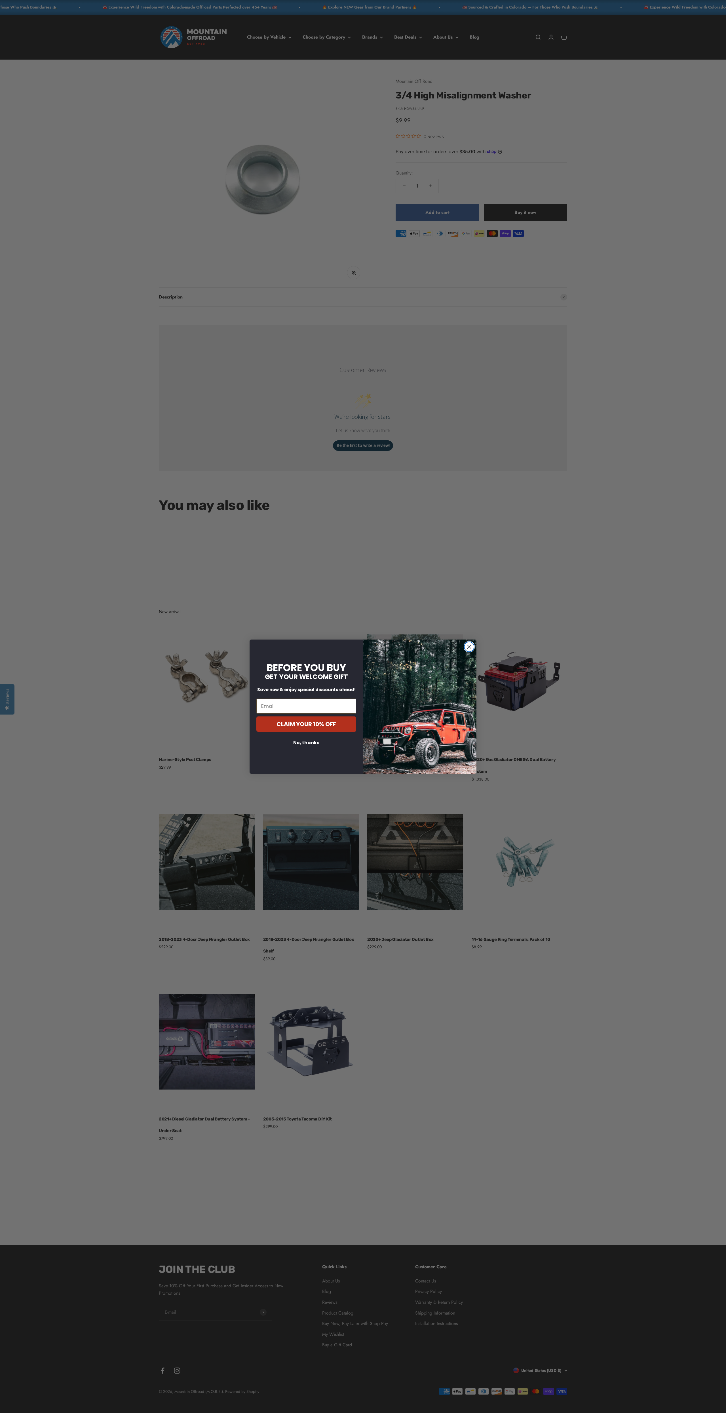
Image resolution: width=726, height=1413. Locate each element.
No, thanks (306, 742)
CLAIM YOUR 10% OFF (306, 724)
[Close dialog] (469, 647)
